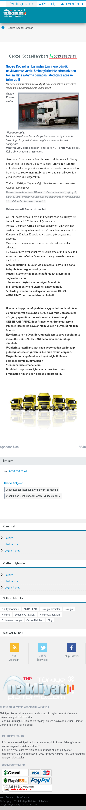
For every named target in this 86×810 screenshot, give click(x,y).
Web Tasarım (7, 797)
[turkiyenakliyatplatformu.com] (14, 13)
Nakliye (6, 614)
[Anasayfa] (3, 28)
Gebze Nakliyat (34, 620)
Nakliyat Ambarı (10, 609)
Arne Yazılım (23, 797)
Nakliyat (69, 609)
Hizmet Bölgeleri (13, 483)
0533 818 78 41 (65, 56)
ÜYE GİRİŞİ (48, 4)
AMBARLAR (30, 609)
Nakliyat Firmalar (51, 609)
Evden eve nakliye (12, 620)
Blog (50, 620)
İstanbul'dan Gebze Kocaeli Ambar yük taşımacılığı (33, 496)
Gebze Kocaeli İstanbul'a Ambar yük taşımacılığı (32, 489)
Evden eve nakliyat (25, 614)
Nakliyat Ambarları (50, 614)
